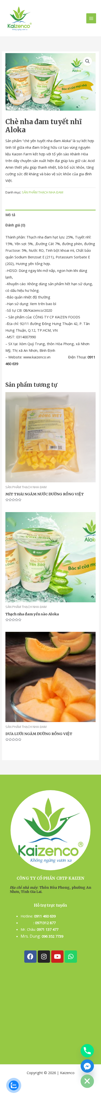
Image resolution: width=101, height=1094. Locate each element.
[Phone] (87, 1050)
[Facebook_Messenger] (87, 1066)
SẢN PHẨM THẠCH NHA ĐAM (42, 192)
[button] (87, 61)
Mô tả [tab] (10, 214)
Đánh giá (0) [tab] (15, 224)
